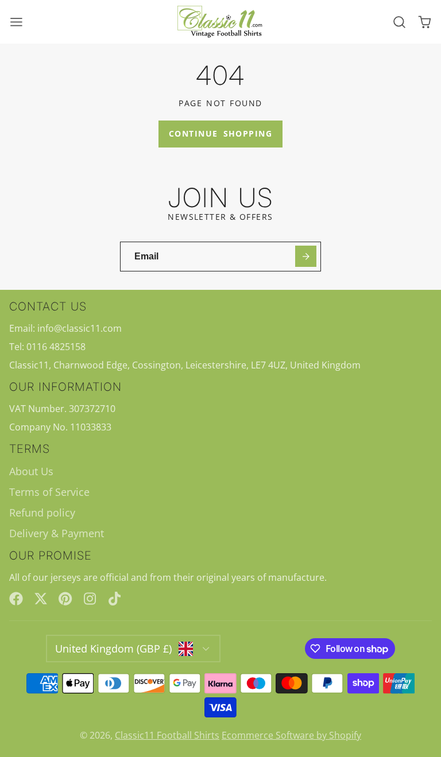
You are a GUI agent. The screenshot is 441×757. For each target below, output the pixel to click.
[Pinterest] (65, 598)
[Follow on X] (41, 598)
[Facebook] (16, 598)
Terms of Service (49, 492)
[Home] (220, 22)
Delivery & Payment (56, 533)
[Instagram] (91, 598)
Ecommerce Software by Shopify (291, 735)
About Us (31, 471)
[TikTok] (115, 598)
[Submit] (305, 256)
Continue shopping (220, 133)
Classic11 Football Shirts (167, 735)
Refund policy (42, 512)
